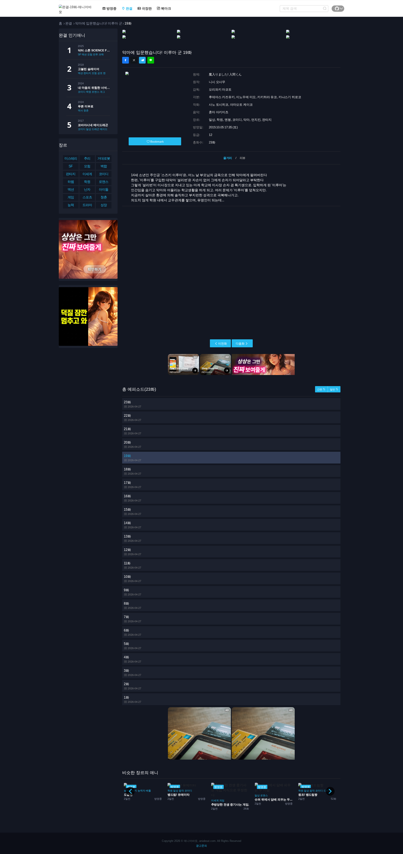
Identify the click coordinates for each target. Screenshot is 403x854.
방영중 (111, 8)
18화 (132, 471)
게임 (71, 197)
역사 (80, 110)
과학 (101, 54)
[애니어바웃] (75, 7)
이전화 (222, 343)
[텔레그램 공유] (142, 60)
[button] (330, 791)
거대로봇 (103, 158)
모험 (89, 54)
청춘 (86, 110)
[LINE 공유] (150, 60)
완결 (128, 8)
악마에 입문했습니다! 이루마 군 (98, 23)
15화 (132, 512)
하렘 (71, 182)
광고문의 (201, 845)
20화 (132, 444)
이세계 (87, 174)
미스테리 (70, 158)
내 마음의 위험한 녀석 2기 (94, 87)
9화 (132, 592)
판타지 (87, 73)
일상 (88, 129)
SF (79, 54)
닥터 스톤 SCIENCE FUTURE (94, 50)
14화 (132, 525)
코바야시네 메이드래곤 (93, 125)
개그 (102, 91)
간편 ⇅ (321, 389)
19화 (132, 458)
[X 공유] (134, 60)
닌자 (87, 189)
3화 (132, 673)
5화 (132, 646)
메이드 (103, 129)
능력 (71, 205)
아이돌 (103, 189)
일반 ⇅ (334, 389)
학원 (88, 91)
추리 (87, 158)
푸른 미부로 (85, 106)
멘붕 (105, 73)
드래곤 (95, 129)
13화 (132, 538)
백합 (104, 166)
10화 (132, 579)
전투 (95, 54)
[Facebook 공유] (125, 60)
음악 (137, 790)
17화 (132, 485)
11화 (132, 565)
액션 (84, 54)
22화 (132, 418)
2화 (132, 686)
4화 (132, 659)
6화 (132, 632)
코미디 (81, 91)
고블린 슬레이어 (88, 69)
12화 (132, 552)
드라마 (87, 205)
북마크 (165, 8)
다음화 (240, 343)
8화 (132, 605)
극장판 (146, 8)
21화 (132, 431)
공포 (99, 73)
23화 (132, 404)
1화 (132, 699)
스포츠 (87, 197)
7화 (132, 619)
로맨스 (95, 91)
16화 (132, 498)
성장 (104, 205)
